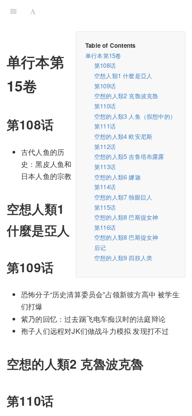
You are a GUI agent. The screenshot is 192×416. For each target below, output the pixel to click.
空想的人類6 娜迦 (117, 177)
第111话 (105, 126)
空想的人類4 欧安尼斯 (123, 136)
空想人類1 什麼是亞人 (123, 75)
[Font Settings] (32, 11)
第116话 (105, 227)
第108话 (105, 65)
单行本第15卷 (103, 55)
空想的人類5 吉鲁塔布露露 (129, 156)
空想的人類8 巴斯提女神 (126, 217)
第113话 (105, 166)
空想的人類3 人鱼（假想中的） (135, 116)
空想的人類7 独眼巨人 (123, 197)
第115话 (105, 207)
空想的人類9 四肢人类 (123, 258)
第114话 (105, 187)
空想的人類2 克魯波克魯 (126, 96)
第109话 (105, 86)
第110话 (105, 106)
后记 (100, 247)
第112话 (105, 146)
